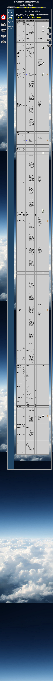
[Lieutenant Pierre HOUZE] (43, 153)
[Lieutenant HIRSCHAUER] (43, 75)
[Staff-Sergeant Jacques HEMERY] (43, 48)
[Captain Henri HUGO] (43, 210)
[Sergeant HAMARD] (43, 31)
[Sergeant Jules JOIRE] (43, 416)
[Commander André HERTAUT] (43, 63)
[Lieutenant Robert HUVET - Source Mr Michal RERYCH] (43, 273)
